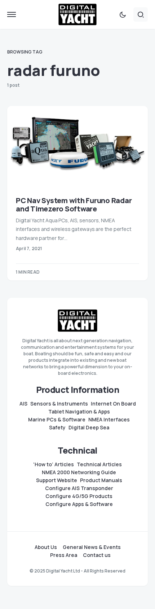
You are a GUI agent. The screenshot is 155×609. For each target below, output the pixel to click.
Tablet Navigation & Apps (79, 411)
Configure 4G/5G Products (78, 496)
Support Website (56, 480)
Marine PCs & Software (56, 419)
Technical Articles (99, 464)
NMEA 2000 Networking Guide (79, 472)
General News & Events (92, 547)
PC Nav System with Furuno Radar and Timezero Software (74, 205)
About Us (46, 547)
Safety (57, 427)
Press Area (63, 555)
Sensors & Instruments (59, 403)
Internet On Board (113, 403)
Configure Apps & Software (79, 504)
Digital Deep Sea (88, 427)
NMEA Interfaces (109, 419)
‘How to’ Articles (53, 464)
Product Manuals (101, 480)
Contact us (97, 555)
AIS (23, 403)
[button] (11, 14)
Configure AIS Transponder (79, 488)
